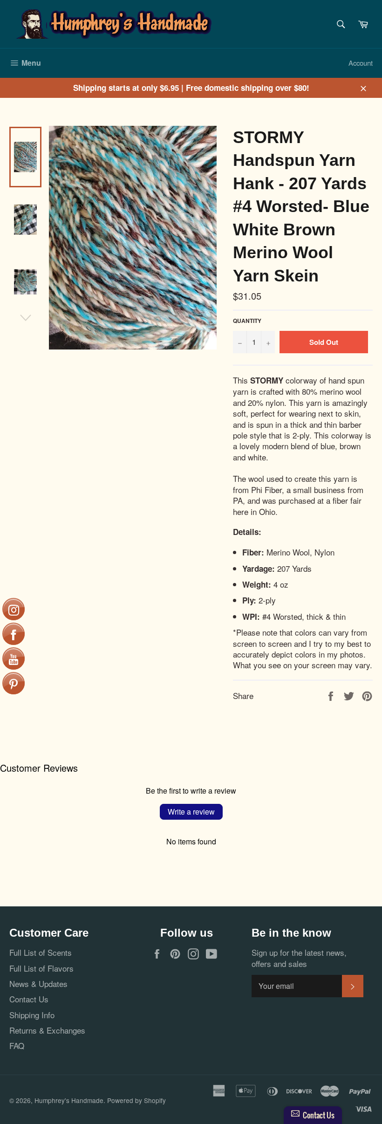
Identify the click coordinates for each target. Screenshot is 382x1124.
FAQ (16, 1045)
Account (360, 63)
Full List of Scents (40, 952)
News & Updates (38, 983)
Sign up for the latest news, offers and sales (299, 958)
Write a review (191, 811)
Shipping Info (32, 1015)
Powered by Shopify (136, 1100)
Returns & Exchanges (47, 1030)
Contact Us (28, 999)
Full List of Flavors (41, 968)
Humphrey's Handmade (68, 1100)
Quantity (247, 321)
